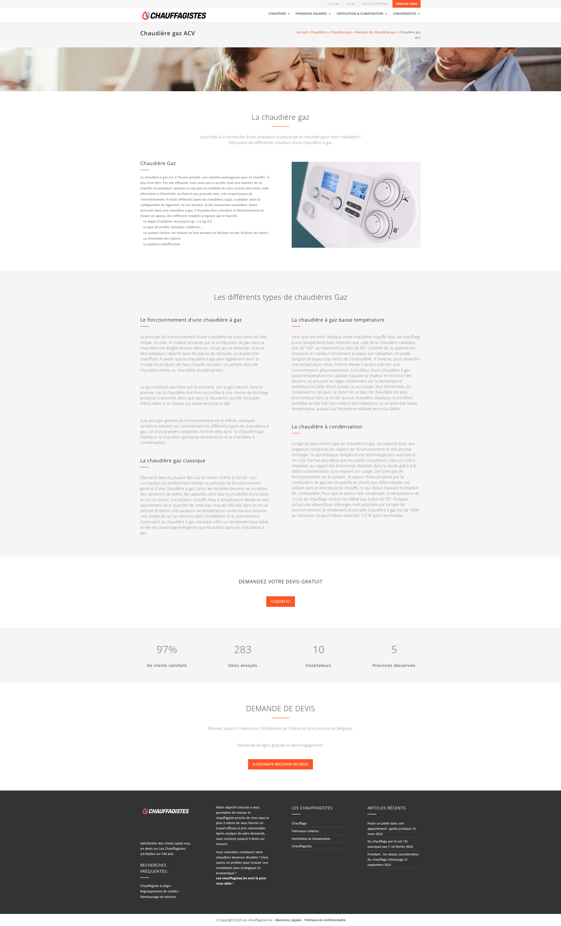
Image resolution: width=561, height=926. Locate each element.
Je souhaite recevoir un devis (280, 764)
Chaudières (319, 32)
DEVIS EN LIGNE (406, 4)
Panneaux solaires (311, 14)
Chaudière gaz (341, 32)
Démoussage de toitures (158, 897)
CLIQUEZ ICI (281, 601)
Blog (351, 4)
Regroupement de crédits (159, 891)
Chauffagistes (404, 14)
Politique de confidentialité (325, 920)
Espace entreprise (375, 4)
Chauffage (277, 14)
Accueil (334, 4)
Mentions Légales (288, 920)
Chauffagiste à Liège (155, 886)
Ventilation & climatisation (360, 14)
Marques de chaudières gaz (375, 32)
